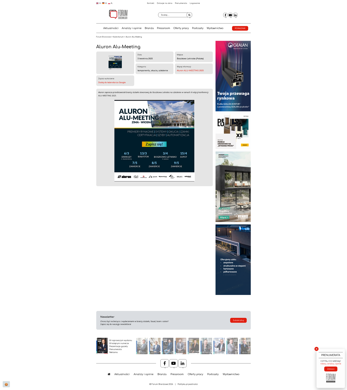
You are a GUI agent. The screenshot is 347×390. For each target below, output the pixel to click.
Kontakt (150, 3)
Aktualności (110, 28)
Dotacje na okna (164, 3)
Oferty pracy (181, 28)
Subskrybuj (238, 320)
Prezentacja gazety (118, 346)
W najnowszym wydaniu (120, 340)
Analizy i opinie (132, 28)
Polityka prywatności (188, 384)
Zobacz (331, 369)
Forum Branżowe (103, 37)
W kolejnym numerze (119, 343)
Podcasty (197, 28)
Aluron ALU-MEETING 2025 (190, 71)
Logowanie (195, 3)
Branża (149, 28)
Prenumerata (181, 3)
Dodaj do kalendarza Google (112, 82)
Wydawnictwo (215, 28)
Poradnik (240, 28)
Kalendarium (118, 37)
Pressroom (163, 28)
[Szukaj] (189, 15)
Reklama (113, 352)
